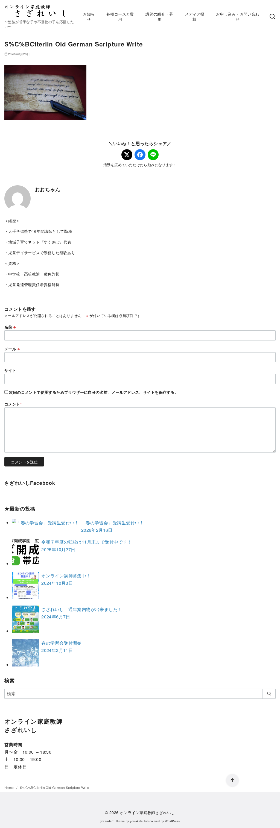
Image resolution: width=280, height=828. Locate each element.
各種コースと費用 (120, 16)
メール (12, 348)
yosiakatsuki (138, 821)
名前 (10, 327)
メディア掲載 (195, 16)
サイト (10, 370)
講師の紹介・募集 (159, 16)
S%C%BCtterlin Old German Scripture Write (54, 787)
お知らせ (89, 16)
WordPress (172, 821)
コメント (13, 404)
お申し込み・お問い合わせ (237, 16)
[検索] (272, 16)
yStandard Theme (112, 821)
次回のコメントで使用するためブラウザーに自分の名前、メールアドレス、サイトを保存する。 (93, 392)
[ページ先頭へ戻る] (232, 780)
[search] (269, 693)
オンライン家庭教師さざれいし (147, 812)
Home (9, 787)
